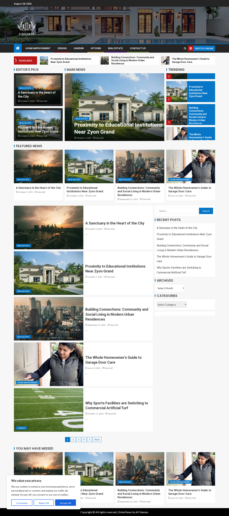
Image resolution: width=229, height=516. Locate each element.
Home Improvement (38, 48)
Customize (21, 503)
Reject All (44, 503)
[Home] (18, 48)
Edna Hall (43, 101)
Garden (79, 48)
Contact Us (138, 48)
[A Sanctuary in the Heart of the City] (38, 166)
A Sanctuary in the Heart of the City (38, 187)
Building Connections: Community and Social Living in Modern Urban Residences (139, 191)
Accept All (65, 503)
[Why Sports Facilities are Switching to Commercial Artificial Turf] (48, 410)
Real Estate (115, 48)
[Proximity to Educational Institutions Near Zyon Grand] (114, 107)
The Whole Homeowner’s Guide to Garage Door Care (200, 129)
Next (97, 439)
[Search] (185, 48)
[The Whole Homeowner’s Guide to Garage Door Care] (176, 129)
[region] (43, 492)
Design (62, 48)
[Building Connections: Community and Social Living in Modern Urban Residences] (176, 106)
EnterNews (125, 512)
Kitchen (96, 48)
